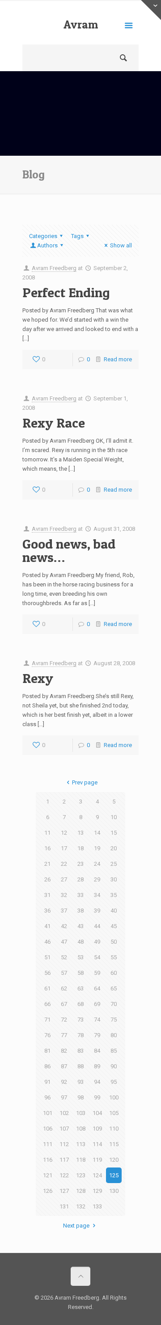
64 (97, 988)
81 (47, 1050)
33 (80, 895)
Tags (77, 236)
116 (47, 1159)
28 (80, 879)
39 (97, 910)
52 (64, 957)
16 (47, 848)
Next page (76, 1225)
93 (80, 1082)
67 (64, 1004)
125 (114, 1175)
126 (47, 1191)
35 (113, 895)
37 (64, 910)
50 (113, 941)
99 (97, 1097)
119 (97, 1159)
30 (113, 879)
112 (64, 1144)
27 (64, 879)
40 (113, 910)
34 (97, 895)
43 (80, 926)
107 (64, 1128)
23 (80, 863)
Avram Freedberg (80, 31)
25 (113, 863)
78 (80, 1035)
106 (47, 1128)
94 (97, 1082)
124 (97, 1175)
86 (47, 1066)
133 (97, 1206)
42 (64, 926)
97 (64, 1097)
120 (114, 1159)
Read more (118, 359)
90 (113, 1066)
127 (64, 1191)
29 (97, 879)
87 (64, 1066)
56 (47, 973)
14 (97, 832)
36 (47, 910)
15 (113, 832)
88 (80, 1066)
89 (97, 1066)
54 (97, 957)
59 (97, 973)
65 (113, 988)
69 (97, 1004)
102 (64, 1113)
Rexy (37, 678)
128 (80, 1191)
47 (64, 941)
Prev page (84, 782)
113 (80, 1144)
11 (47, 832)
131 (64, 1206)
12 (64, 832)
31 (47, 895)
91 (47, 1082)
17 (64, 848)
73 (80, 1019)
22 (64, 863)
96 (47, 1097)
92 (64, 1082)
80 (113, 1035)
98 (80, 1097)
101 (47, 1113)
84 (97, 1050)
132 (80, 1206)
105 (114, 1113)
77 (64, 1035)
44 (97, 926)
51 (47, 957)
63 (80, 988)
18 (80, 848)
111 (47, 1144)
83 (80, 1050)
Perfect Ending (66, 292)
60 (113, 973)
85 (113, 1050)
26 (47, 879)
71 (47, 1019)
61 (47, 988)
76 (47, 1035)
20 (113, 848)
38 (80, 910)
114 (97, 1144)
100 (114, 1097)
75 (113, 1019)
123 (80, 1175)
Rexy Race (53, 423)
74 (97, 1019)
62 (64, 988)
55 (113, 957)
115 (114, 1144)
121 (47, 1175)
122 (64, 1175)
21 (47, 863)
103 (80, 1113)
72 (64, 1019)
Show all (121, 245)
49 (97, 941)
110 (114, 1128)
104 (97, 1113)
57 (64, 973)
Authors (47, 245)
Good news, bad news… (68, 550)
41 (47, 926)
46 (47, 941)
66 (47, 1004)
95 (113, 1082)
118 (80, 1159)
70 (113, 1004)
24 (97, 863)
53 (80, 957)
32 (64, 895)
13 (80, 832)
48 (80, 941)
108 (80, 1128)
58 (80, 973)
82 (64, 1050)
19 (97, 848)
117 (64, 1159)
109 (97, 1128)
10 (113, 817)
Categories (43, 236)
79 (97, 1035)
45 (113, 926)
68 (80, 1004)
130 (114, 1191)
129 (97, 1191)
